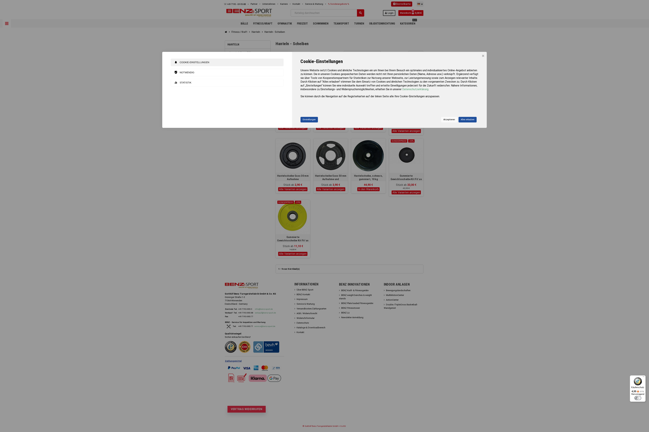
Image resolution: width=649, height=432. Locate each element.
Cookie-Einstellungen (191, 62)
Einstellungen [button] (309, 119)
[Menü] (644, 377)
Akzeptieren (449, 119)
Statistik (182, 82)
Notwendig (184, 72)
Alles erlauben (467, 119)
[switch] (637, 398)
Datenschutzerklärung (415, 89)
